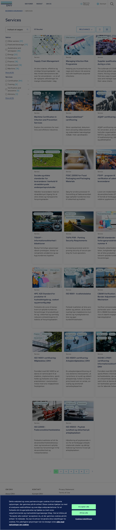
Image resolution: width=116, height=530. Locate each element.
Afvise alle (84, 513)
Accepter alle (83, 507)
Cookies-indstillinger (83, 519)
